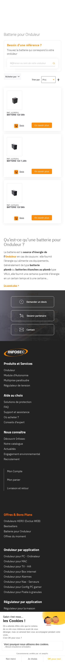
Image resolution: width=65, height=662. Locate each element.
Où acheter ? (11, 417)
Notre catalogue (13, 443)
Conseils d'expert (14, 422)
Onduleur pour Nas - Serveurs (21, 581)
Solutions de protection (17, 402)
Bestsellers (10, 526)
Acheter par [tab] (10, 76)
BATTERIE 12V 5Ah (16, 114)
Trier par (36, 79)
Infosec (16, 352)
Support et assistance (16, 412)
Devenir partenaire (36, 316)
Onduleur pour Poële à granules (23, 592)
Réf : (9, 112)
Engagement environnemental (22, 454)
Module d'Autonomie (16, 375)
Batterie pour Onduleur (17, 531)
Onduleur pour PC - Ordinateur (22, 556)
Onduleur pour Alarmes (18, 576)
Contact (31, 329)
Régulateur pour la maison (19, 608)
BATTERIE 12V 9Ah (16, 207)
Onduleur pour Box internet (20, 571)
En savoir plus (10, 285)
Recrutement (12, 459)
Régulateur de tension (17, 385)
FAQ (6, 407)
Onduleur (9, 370)
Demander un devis (36, 302)
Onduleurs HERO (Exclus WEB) (22, 521)
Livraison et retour (18, 488)
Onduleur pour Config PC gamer (23, 587)
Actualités (10, 449)
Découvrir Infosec (14, 438)
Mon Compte (14, 471)
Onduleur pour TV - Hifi (17, 566)
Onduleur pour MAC (15, 561)
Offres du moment (15, 536)
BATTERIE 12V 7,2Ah (16, 161)
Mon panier (13, 479)
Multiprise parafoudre (16, 380)
